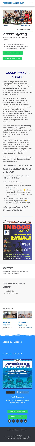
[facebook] (9, 421)
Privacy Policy (23, 430)
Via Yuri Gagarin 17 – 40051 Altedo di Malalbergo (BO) (17, 437)
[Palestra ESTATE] (10, 312)
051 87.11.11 (12, 438)
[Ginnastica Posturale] (25, 312)
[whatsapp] (17, 421)
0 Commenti (29, 327)
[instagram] (13, 421)
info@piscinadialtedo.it (22, 438)
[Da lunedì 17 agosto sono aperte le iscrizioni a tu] (17, 374)
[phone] (25, 421)
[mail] (21, 421)
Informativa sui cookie (13, 430)
